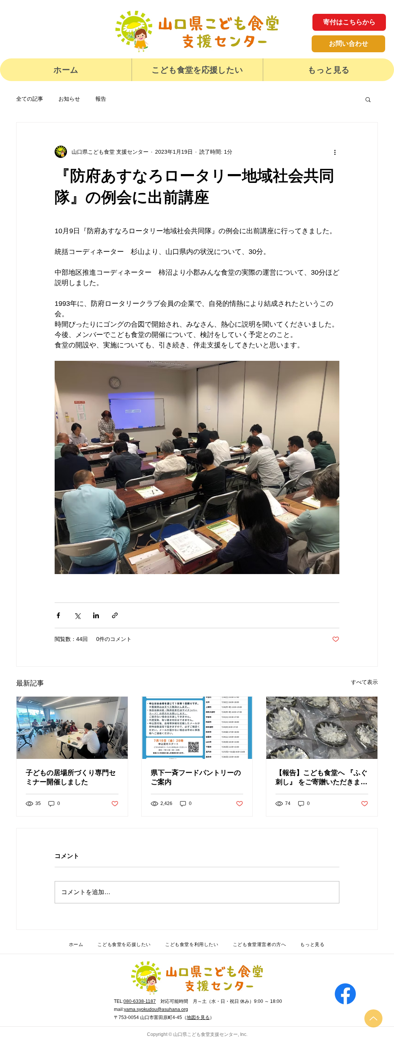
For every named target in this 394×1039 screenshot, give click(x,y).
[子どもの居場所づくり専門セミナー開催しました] (72, 728)
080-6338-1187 (140, 1001)
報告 (100, 99)
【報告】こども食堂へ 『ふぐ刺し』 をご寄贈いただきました (321, 778)
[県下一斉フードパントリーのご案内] (197, 728)
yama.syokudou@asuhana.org (156, 1009)
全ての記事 (29, 99)
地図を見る (198, 1017)
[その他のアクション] (334, 151)
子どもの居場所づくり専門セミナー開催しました (71, 777)
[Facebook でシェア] (58, 615)
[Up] (373, 1018)
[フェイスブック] (345, 994)
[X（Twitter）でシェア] (77, 615)
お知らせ (69, 99)
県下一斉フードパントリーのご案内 (196, 777)
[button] (197, 69)
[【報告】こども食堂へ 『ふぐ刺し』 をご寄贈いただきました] (321, 728)
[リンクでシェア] (115, 615)
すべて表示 (364, 682)
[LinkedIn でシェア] (96, 615)
